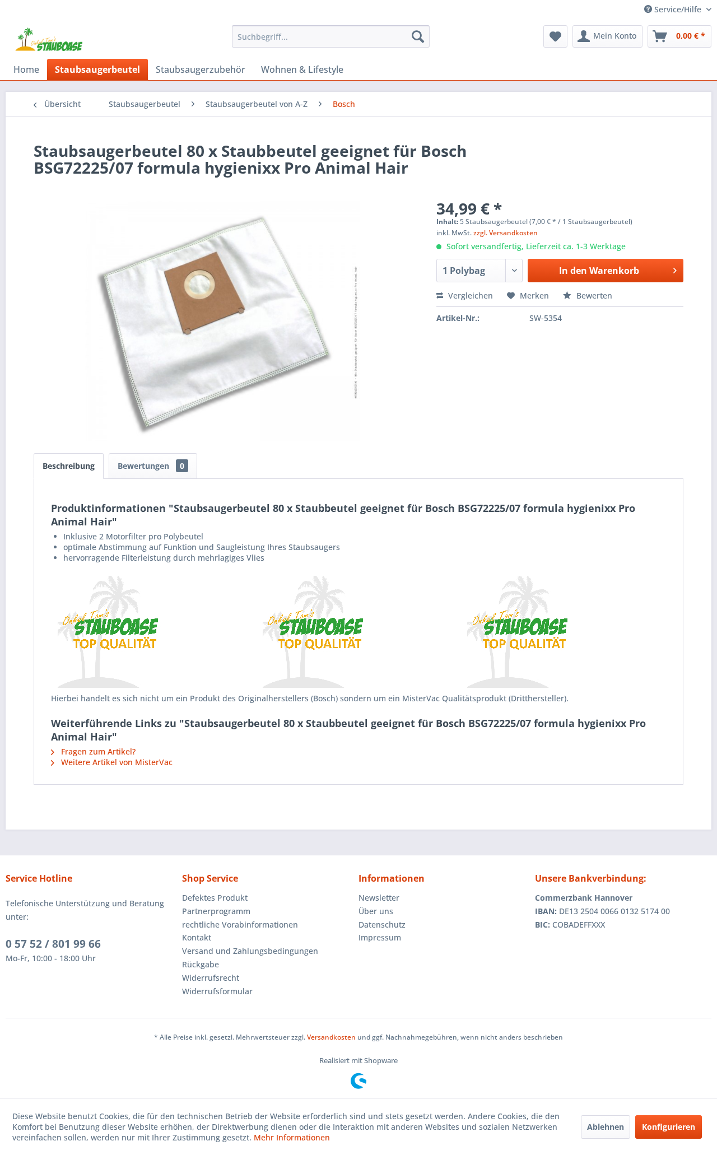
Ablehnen (605, 1126)
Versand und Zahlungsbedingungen (250, 951)
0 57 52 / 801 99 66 (53, 944)
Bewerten (593, 295)
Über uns (375, 911)
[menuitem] (331, 36)
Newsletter (378, 897)
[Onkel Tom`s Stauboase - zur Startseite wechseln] (49, 39)
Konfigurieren (668, 1126)
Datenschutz (382, 924)
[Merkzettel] (555, 36)
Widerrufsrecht (210, 977)
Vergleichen (469, 295)
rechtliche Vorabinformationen (240, 924)
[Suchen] (418, 36)
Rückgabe (200, 964)
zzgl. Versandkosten (505, 232)
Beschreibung (69, 465)
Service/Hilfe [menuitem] (678, 9)
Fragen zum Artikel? (97, 751)
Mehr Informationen (292, 1137)
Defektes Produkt (215, 897)
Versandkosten (331, 1037)
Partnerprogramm (216, 911)
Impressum (379, 937)
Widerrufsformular (217, 991)
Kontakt (196, 937)
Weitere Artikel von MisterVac (116, 762)
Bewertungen (151, 465)
